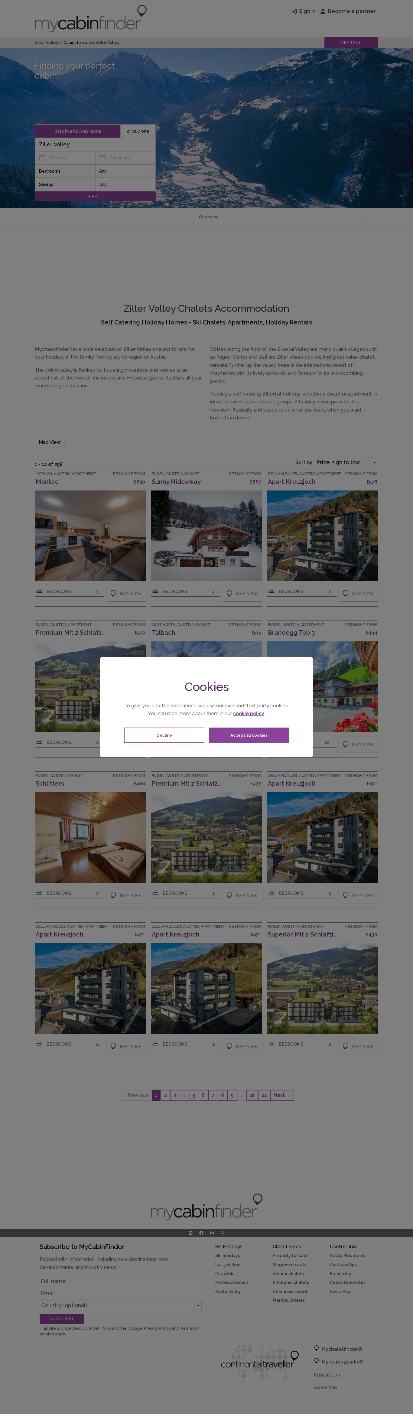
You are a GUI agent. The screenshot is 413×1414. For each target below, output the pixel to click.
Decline (164, 735)
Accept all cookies (249, 735)
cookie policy (248, 713)
